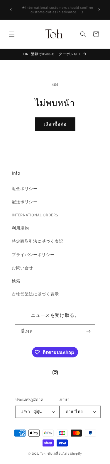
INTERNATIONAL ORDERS (35, 215)
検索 (16, 281)
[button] (11, 34)
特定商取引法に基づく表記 (37, 241)
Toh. (43, 453)
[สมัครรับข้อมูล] (88, 331)
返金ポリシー (25, 188)
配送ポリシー (25, 201)
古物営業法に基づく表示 (35, 294)
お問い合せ (22, 267)
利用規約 (20, 228)
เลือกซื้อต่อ (55, 124)
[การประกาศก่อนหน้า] (10, 9)
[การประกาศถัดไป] (99, 9)
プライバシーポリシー (33, 254)
